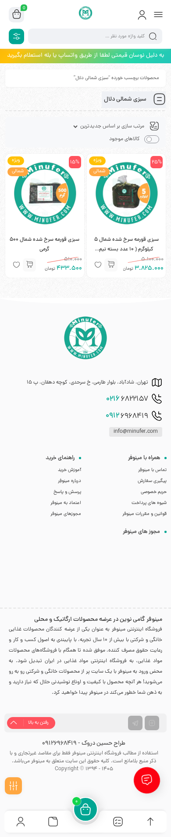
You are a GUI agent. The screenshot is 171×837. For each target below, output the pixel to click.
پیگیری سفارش (152, 481)
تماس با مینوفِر (152, 470)
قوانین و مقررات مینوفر (144, 514)
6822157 (127, 399)
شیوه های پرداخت (149, 503)
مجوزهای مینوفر (65, 514)
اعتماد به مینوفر (65, 503)
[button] (111, 265)
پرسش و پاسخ (67, 492)
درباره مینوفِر (69, 481)
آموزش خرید (69, 470)
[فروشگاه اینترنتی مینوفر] (86, 14)
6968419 (127, 416)
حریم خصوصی (154, 492)
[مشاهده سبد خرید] (16, 15)
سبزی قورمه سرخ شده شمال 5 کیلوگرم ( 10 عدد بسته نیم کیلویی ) (126, 249)
